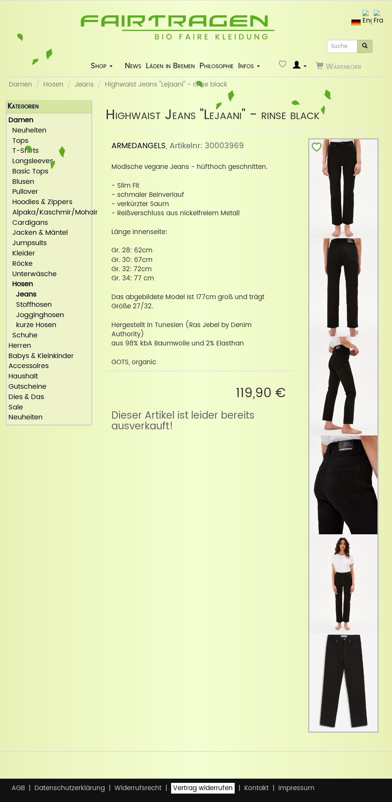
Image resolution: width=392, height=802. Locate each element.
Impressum (296, 788)
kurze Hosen (32, 325)
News (133, 65)
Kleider (21, 254)
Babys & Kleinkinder (41, 356)
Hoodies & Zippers (40, 202)
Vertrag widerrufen (203, 788)
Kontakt (256, 788)
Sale (15, 408)
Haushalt (23, 377)
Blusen (21, 182)
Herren (19, 346)
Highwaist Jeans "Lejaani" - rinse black (166, 84)
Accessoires (28, 366)
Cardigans (28, 223)
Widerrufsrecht (138, 788)
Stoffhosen (30, 305)
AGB (18, 788)
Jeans (84, 84)
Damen (20, 84)
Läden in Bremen (170, 65)
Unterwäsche (32, 274)
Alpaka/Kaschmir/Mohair (49, 213)
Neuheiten (27, 131)
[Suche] (364, 46)
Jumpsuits (27, 243)
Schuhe (23, 336)
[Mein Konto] (300, 66)
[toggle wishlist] (316, 148)
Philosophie (216, 65)
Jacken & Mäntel (38, 233)
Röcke (20, 264)
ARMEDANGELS (138, 146)
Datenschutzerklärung (69, 788)
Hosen (53, 84)
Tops (18, 141)
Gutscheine (27, 387)
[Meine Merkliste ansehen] (283, 66)
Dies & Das (26, 397)
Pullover (23, 192)
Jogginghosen (36, 315)
